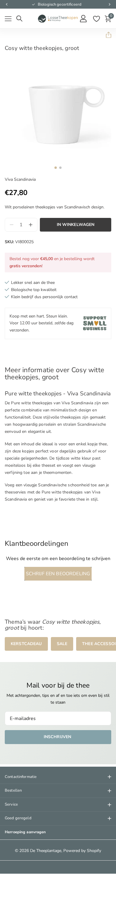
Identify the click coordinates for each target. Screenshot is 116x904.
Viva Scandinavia (20, 179)
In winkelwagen (76, 224)
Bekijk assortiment (8, 18)
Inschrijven (58, 737)
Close (58, 777)
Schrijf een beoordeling (58, 573)
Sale (62, 644)
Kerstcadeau (26, 644)
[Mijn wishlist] (96, 19)
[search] (19, 18)
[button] (6, 4)
